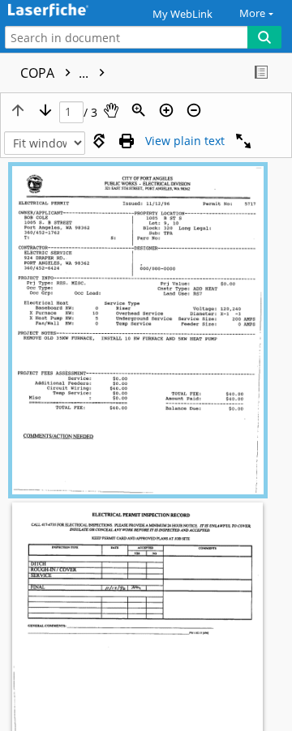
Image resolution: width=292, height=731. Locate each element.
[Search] (264, 37)
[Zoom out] (194, 110)
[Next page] (45, 110)
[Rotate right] (99, 141)
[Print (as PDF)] (126, 141)
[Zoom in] (166, 110)
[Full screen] (243, 141)
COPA (56, 73)
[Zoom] (138, 110)
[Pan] (111, 110)
